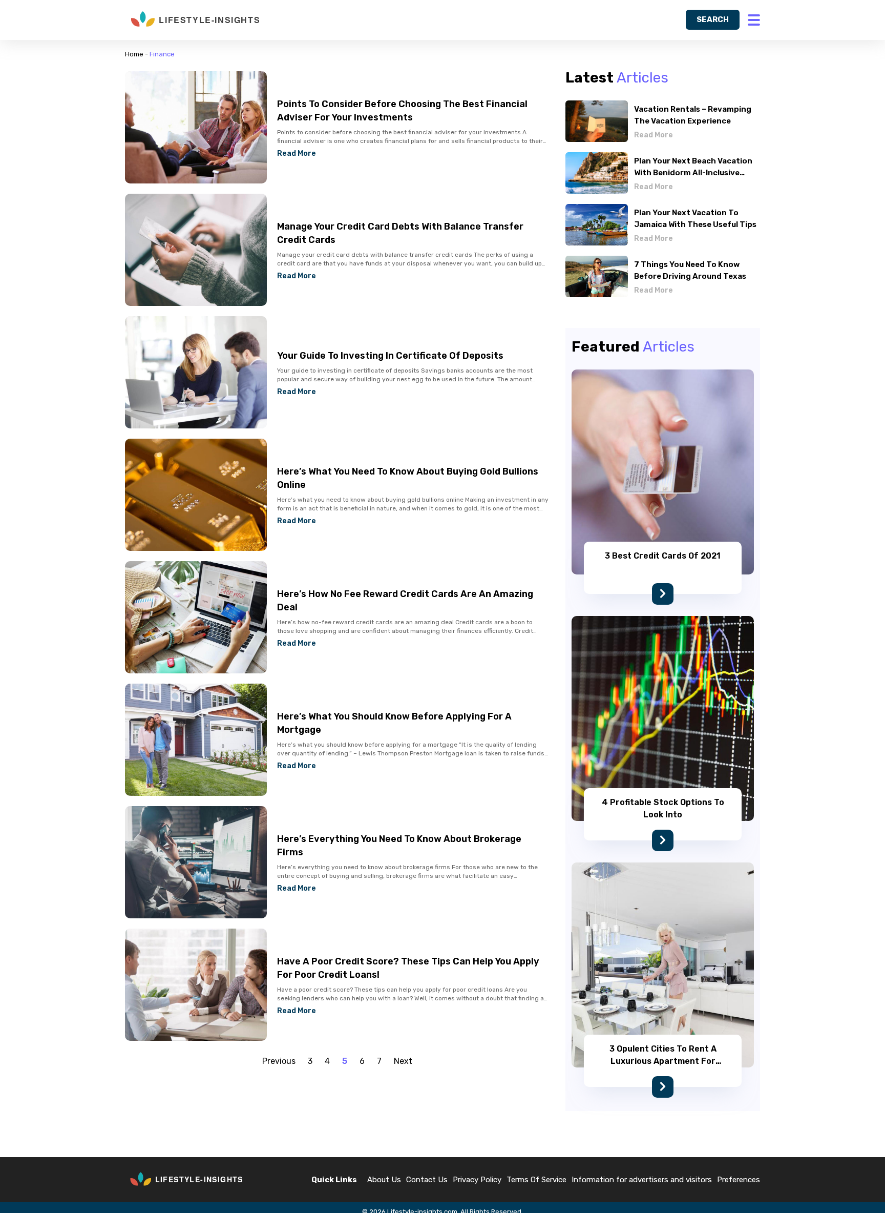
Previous (279, 1061)
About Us (384, 1179)
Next (403, 1061)
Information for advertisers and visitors (642, 1179)
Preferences (738, 1179)
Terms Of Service (536, 1179)
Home (134, 54)
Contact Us (427, 1179)
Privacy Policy (477, 1179)
